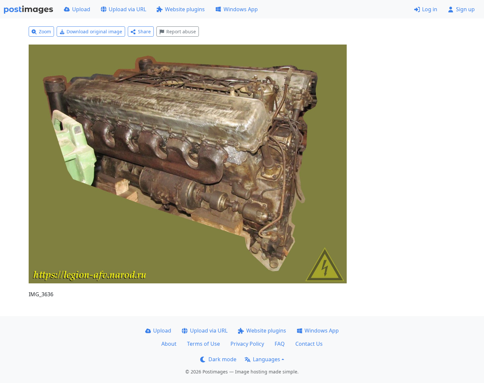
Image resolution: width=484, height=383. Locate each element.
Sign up (465, 9)
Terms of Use (203, 343)
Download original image (94, 31)
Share (144, 31)
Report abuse (181, 31)
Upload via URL (127, 9)
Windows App (241, 9)
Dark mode (222, 359)
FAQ (280, 343)
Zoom (45, 31)
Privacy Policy (247, 343)
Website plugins (185, 9)
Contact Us (309, 343)
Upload (81, 9)
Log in (429, 9)
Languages (266, 359)
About (168, 343)
